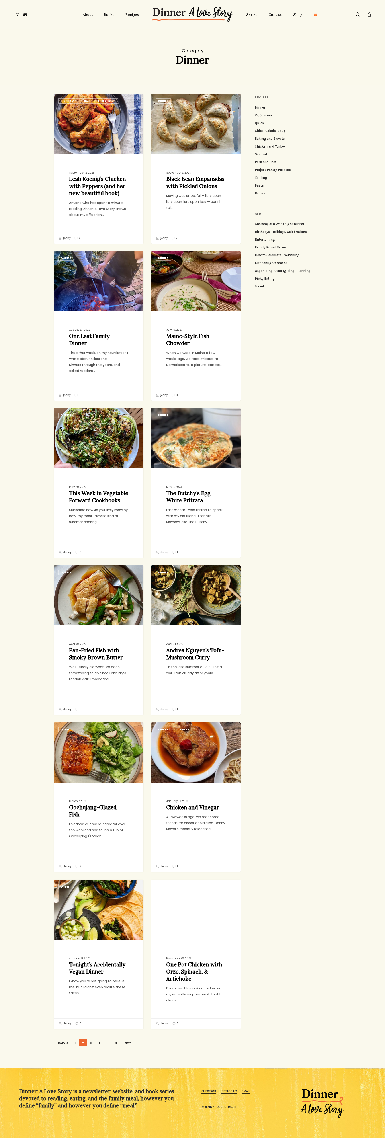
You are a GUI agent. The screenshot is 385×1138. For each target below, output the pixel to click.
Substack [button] (208, 1091)
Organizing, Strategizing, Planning (283, 271)
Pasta (259, 185)
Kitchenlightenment (271, 263)
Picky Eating (265, 279)
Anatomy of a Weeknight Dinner (279, 224)
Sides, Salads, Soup (270, 131)
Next (128, 1043)
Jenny (67, 552)
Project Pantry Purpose (273, 170)
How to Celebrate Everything (277, 255)
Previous (62, 1043)
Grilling (261, 178)
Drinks (260, 193)
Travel (259, 286)
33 (116, 1043)
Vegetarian (263, 115)
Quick (259, 123)
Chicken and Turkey (174, 729)
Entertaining (265, 240)
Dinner (163, 101)
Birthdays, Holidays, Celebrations (88, 101)
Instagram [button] (229, 1091)
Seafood (261, 154)
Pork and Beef (265, 162)
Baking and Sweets (270, 139)
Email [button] (246, 1091)
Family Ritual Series (271, 247)
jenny (67, 238)
